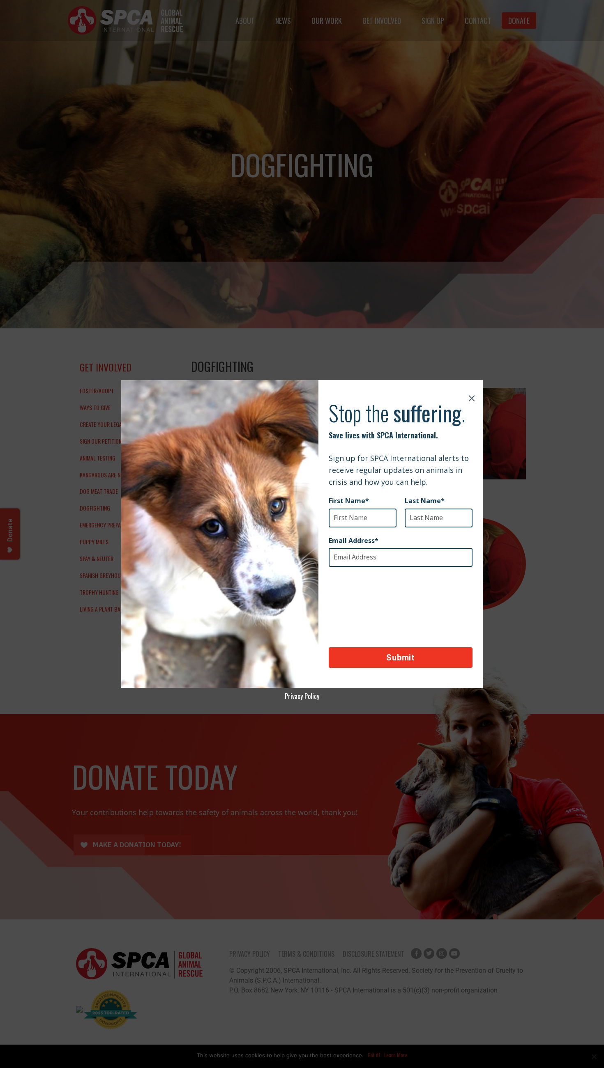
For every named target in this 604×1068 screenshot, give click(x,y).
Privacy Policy (302, 696)
